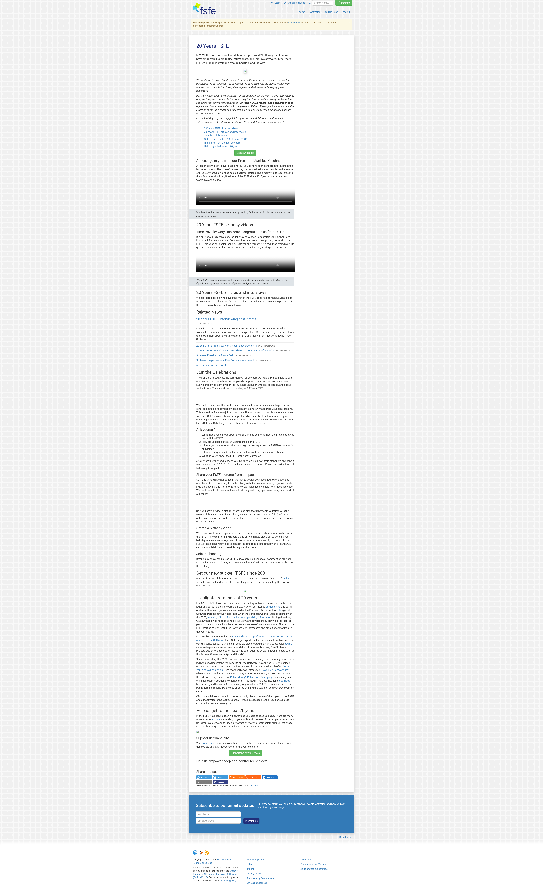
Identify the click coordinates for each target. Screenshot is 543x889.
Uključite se (331, 11)
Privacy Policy (254, 873)
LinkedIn (270, 778)
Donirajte (345, 2)
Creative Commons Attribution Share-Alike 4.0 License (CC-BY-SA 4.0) (215, 874)
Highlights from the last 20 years (222, 142)
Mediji (346, 11)
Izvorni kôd (305, 859)
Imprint (250, 869)
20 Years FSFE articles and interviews (225, 132)
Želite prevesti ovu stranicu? (314, 869)
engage (216, 719)
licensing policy (228, 880)
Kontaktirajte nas (255, 859)
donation (207, 743)
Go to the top (345, 837)
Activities (315, 11)
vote (278, 610)
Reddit (254, 778)
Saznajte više (253, 786)
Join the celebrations (216, 135)
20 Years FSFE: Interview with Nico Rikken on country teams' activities (235, 350)
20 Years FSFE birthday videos (221, 128)
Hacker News (238, 778)
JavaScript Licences (257, 883)
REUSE (288, 643)
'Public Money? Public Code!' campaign (251, 677)
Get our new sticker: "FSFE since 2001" (225, 139)
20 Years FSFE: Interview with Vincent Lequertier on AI (226, 345)
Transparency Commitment (260, 878)
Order (286, 578)
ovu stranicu (294, 22)
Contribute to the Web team (314, 864)
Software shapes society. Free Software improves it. (225, 360)
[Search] (309, 2)
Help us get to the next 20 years (222, 146)
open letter (285, 680)
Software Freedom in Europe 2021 (215, 355)
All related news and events (211, 365)
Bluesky (221, 778)
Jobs (249, 864)
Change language (295, 2)
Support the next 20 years (245, 753)
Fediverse (205, 778)
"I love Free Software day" (275, 670)
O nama (301, 11)
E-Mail (204, 782)
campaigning (273, 606)
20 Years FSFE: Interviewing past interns (226, 319)
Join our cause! (245, 152)
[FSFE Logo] (204, 9)
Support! (221, 782)
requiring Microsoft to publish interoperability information (239, 617)
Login (276, 2)
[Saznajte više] (209, 339)
